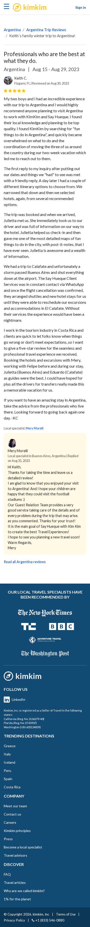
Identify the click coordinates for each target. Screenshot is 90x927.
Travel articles (15, 882)
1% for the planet (17, 899)
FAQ (7, 874)
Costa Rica (12, 787)
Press (8, 839)
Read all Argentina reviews (25, 562)
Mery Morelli (35, 428)
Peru (7, 770)
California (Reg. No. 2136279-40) (24, 719)
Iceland (9, 762)
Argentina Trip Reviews (46, 29)
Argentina (12, 29)
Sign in (80, 7)
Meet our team (15, 806)
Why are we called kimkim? (24, 891)
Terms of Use (66, 914)
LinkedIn (18, 699)
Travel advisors (15, 855)
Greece (10, 746)
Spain (8, 779)
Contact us (12, 814)
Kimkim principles (17, 830)
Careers (10, 822)
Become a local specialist (23, 847)
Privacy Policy (14, 920)
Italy (7, 754)
